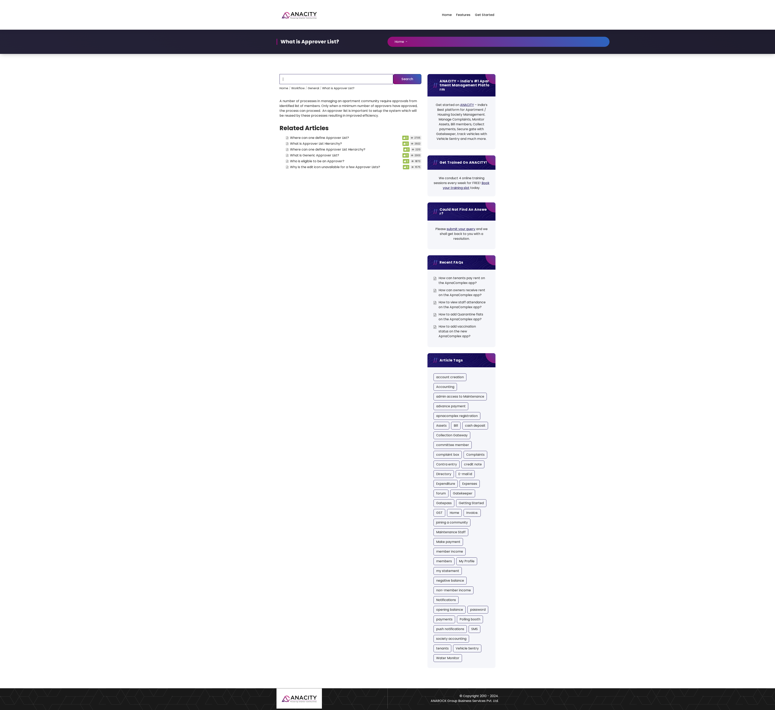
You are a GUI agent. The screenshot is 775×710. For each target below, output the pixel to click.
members (444, 561)
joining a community (452, 522)
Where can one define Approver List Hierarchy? (327, 149)
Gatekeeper (462, 493)
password (478, 609)
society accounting (451, 638)
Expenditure (445, 483)
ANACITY (467, 105)
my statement (447, 571)
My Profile (466, 561)
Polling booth (470, 619)
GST (439, 512)
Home (447, 15)
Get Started (484, 15)
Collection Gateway (452, 435)
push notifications (450, 629)
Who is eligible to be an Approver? (317, 161)
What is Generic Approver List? (314, 155)
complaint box (447, 454)
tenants (442, 648)
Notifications (446, 600)
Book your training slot (466, 185)
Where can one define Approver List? (319, 137)
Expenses (469, 483)
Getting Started (471, 503)
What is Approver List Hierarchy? (316, 143)
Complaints (475, 454)
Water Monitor (447, 658)
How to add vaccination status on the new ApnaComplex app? (457, 331)
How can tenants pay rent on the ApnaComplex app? (462, 280)
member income (449, 551)
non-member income (453, 590)
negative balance (450, 580)
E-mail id (465, 474)
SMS (474, 629)
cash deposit (475, 425)
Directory (443, 474)
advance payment (451, 406)
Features (463, 15)
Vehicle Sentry (467, 648)
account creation (450, 377)
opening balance (449, 609)
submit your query (461, 229)
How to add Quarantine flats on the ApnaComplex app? (461, 316)
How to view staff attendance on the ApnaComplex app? (462, 304)
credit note (473, 464)
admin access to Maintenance (460, 396)
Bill (456, 425)
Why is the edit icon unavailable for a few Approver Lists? (335, 167)
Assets (441, 425)
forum (441, 493)
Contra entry (446, 464)
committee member (452, 445)
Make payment (448, 541)
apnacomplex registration (457, 416)
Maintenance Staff (451, 532)
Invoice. (472, 512)
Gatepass (444, 503)
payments (444, 619)
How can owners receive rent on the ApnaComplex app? (462, 292)
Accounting (445, 386)
